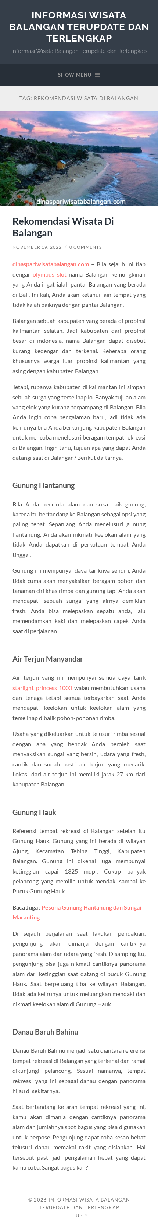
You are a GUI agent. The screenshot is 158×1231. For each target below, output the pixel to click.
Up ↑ (82, 1215)
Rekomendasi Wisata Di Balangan (63, 227)
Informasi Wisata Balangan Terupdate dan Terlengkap (79, 26)
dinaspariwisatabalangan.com (50, 263)
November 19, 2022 (37, 247)
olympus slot (50, 274)
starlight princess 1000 (42, 687)
